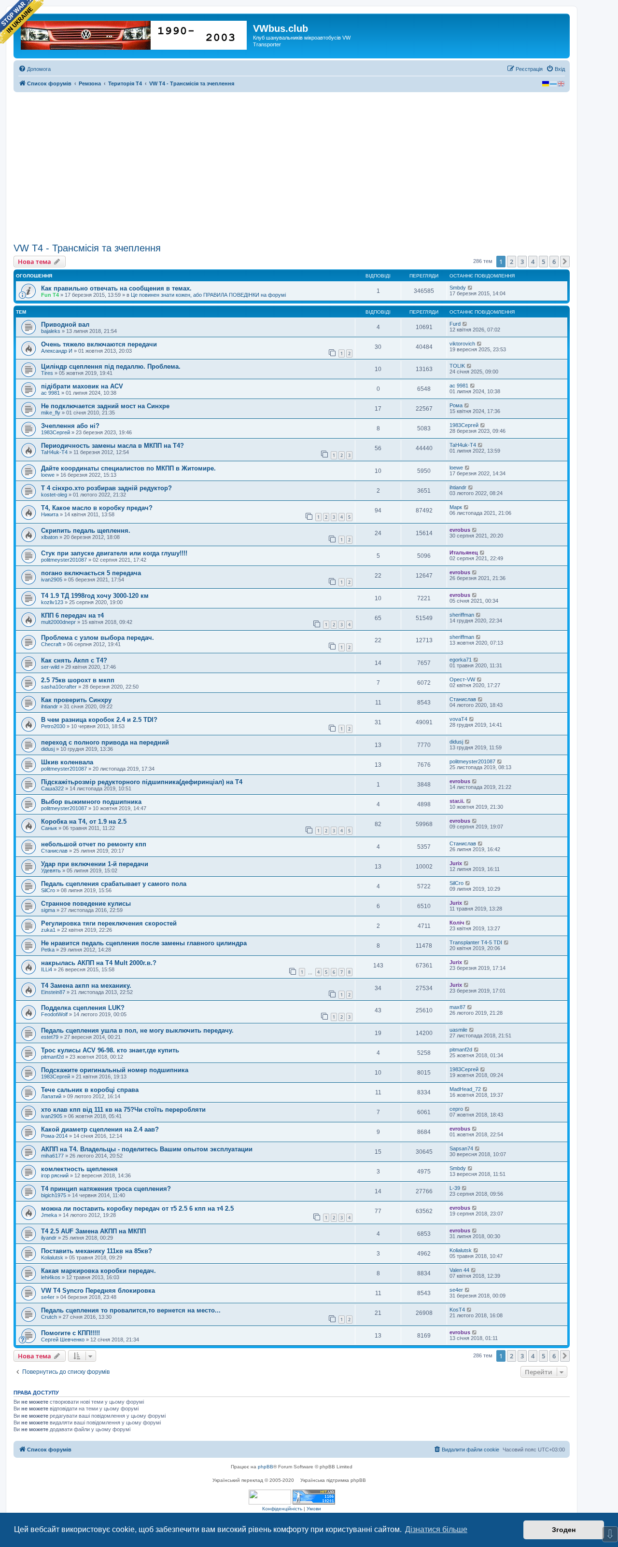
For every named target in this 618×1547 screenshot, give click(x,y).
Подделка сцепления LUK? (83, 1007)
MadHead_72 (465, 1089)
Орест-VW (462, 679)
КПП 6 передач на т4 (72, 615)
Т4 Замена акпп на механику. (86, 985)
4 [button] (532, 261)
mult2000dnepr (58, 622)
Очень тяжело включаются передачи (99, 344)
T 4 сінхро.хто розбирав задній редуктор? (106, 488)
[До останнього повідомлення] (470, 287)
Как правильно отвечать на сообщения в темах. (116, 288)
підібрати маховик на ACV (82, 386)
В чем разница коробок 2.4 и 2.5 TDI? (99, 719)
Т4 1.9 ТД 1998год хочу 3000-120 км (95, 595)
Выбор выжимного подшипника (91, 801)
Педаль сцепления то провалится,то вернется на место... (131, 1310)
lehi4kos (50, 1277)
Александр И (56, 351)
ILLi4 (46, 969)
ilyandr (48, 1238)
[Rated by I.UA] (270, 1497)
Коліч (456, 922)
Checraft (51, 644)
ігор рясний (55, 1175)
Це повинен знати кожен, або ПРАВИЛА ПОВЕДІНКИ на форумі (208, 295)
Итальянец (463, 552)
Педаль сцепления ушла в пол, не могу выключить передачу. (137, 1030)
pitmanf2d (52, 1057)
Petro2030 (53, 726)
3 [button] (522, 261)
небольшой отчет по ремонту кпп (93, 844)
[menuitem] (34, 69)
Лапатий (51, 1096)
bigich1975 (53, 1195)
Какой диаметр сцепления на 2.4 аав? (100, 1129)
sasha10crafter (59, 687)
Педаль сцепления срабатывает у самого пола (113, 883)
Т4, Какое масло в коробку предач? (97, 507)
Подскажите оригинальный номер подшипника (114, 1070)
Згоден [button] (564, 1529)
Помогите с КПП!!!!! (70, 1333)
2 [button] (511, 261)
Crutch (49, 1317)
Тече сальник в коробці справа (90, 1089)
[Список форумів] (134, 33)
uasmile (458, 1030)
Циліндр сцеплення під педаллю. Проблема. (111, 366)
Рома (456, 405)
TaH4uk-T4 (54, 452)
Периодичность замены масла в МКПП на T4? (112, 445)
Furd (455, 324)
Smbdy (457, 287)
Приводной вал (65, 324)
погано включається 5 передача (91, 573)
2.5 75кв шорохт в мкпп (77, 680)
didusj (48, 749)
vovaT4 (458, 719)
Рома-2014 (54, 1136)
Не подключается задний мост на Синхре (105, 406)
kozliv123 (52, 602)
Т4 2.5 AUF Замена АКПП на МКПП (93, 1231)
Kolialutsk (52, 1257)
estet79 (49, 1037)
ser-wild (50, 667)
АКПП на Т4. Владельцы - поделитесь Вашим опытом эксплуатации (147, 1149)
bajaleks (50, 331)
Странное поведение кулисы (86, 903)
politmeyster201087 (64, 560)
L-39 (454, 1188)
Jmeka (49, 1215)
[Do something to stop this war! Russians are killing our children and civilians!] (21, 21)
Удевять (51, 870)
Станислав (462, 699)
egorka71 (460, 660)
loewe (48, 475)
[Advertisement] (292, 167)
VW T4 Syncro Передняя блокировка (98, 1290)
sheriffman (461, 615)
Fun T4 (50, 295)
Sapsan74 (461, 1148)
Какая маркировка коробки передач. (98, 1270)
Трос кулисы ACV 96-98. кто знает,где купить (110, 1050)
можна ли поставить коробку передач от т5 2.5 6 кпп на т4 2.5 (137, 1208)
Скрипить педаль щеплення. (85, 530)
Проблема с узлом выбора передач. (97, 637)
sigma (48, 910)
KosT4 (457, 1309)
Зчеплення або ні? (70, 425)
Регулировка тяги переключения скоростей (109, 923)
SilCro (48, 890)
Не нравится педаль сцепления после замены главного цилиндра (144, 943)
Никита (49, 514)
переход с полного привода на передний (105, 742)
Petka (48, 950)
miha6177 (52, 1156)
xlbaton (49, 537)
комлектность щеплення (79, 1169)
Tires (47, 373)
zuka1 (48, 930)
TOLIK (457, 366)
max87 (457, 1007)
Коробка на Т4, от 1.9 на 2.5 (83, 821)
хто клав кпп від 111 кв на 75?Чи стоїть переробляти (123, 1109)
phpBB (265, 1466)
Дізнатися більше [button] (436, 1529)
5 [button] (543, 261)
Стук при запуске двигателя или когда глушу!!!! (114, 553)
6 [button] (554, 261)
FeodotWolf (54, 1014)
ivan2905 (51, 579)
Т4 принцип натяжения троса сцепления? (106, 1188)
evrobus (459, 530)
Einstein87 (53, 992)
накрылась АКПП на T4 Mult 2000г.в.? (98, 963)
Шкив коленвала (67, 762)
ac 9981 (50, 393)
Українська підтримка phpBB (333, 1480)
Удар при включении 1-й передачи (94, 864)
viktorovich (462, 343)
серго (456, 1109)
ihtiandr (457, 487)
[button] (565, 261)
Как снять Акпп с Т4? (74, 660)
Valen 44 (459, 1270)
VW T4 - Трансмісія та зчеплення (87, 248)
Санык (49, 828)
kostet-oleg (54, 494)
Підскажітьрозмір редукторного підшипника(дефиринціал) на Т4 (141, 782)
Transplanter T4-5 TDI (475, 942)
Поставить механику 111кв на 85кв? (96, 1251)
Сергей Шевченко (62, 1339)
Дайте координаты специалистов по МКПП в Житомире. (128, 468)
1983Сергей (55, 432)
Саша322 (52, 788)
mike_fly (50, 412)
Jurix (455, 863)
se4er (48, 1297)
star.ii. (456, 801)
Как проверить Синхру (76, 700)
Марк (455, 507)
